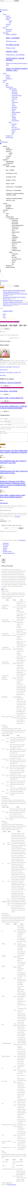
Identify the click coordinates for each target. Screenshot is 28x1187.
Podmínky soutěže (7, 551)
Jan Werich (17, 516)
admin (1, 359)
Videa (15, 321)
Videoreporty (9, 29)
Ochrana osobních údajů (8, 553)
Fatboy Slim (15, 97)
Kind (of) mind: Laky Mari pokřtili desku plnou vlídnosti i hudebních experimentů (13, 451)
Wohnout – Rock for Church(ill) (10, 382)
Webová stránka (3, 424)
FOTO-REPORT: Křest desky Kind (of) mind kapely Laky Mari (13, 462)
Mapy (7, 83)
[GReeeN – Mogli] (10, 48)
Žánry (10, 122)
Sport (7, 26)
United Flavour (15, 120)
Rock (13, 132)
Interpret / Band (12, 88)
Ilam (13, 100)
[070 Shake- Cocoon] (11, 41)
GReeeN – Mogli (11, 51)
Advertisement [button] (4, 913)
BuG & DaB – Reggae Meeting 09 (11, 398)
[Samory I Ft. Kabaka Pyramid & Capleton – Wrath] (17, 65)
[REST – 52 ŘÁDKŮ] (11, 34)
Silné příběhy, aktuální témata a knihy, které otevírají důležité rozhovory (13, 496)
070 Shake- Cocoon (12, 44)
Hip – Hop (14, 127)
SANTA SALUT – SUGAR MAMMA (15, 59)
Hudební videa (9, 87)
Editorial (8, 75)
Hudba (10, 21)
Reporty (5, 27)
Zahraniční (8, 17)
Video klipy (5, 32)
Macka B (14, 108)
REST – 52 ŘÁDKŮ (13, 38)
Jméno (2, 418)
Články (4, 73)
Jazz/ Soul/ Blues (16, 129)
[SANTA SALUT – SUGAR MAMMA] (15, 54)
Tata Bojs (14, 119)
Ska (13, 134)
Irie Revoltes (15, 102)
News (12, 402)
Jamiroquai (14, 107)
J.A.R (13, 103)
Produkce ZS (9, 135)
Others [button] (3, 1151)
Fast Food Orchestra (16, 95)
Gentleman (14, 98)
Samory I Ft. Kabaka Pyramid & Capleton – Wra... (16, 69)
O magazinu (6, 543)
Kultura (7, 19)
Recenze (8, 77)
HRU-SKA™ (22, 540)
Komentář (3, 431)
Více (4, 82)
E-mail (2, 421)
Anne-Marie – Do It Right (8, 391)
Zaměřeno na (9, 78)
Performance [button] (4, 796)
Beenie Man (15, 93)
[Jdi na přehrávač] (8, 331)
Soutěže (5, 80)
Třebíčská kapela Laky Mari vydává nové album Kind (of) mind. (14, 472)
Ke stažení (5, 546)
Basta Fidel (14, 92)
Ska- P (13, 115)
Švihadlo (14, 117)
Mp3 (7, 85)
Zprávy (4, 14)
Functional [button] (3, 725)
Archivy (2, 519)
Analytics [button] (3, 821)
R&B (9, 387)
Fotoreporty (8, 31)
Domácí (8, 16)
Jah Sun (14, 105)
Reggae (13, 130)
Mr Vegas (14, 113)
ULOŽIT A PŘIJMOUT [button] (6, 1183)
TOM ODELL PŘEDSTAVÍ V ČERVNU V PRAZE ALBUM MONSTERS (13, 407)
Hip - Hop (2, 387)
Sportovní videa (9, 137)
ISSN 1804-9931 (4, 503)
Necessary (5, 589)
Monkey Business (16, 112)
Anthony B (14, 90)
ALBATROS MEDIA (8, 311)
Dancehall (14, 124)
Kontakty (5, 548)
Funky (13, 125)
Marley (13, 110)
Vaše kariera (6, 544)
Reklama (5, 549)
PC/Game (8, 24)
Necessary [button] (3, 588)
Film (10, 22)
